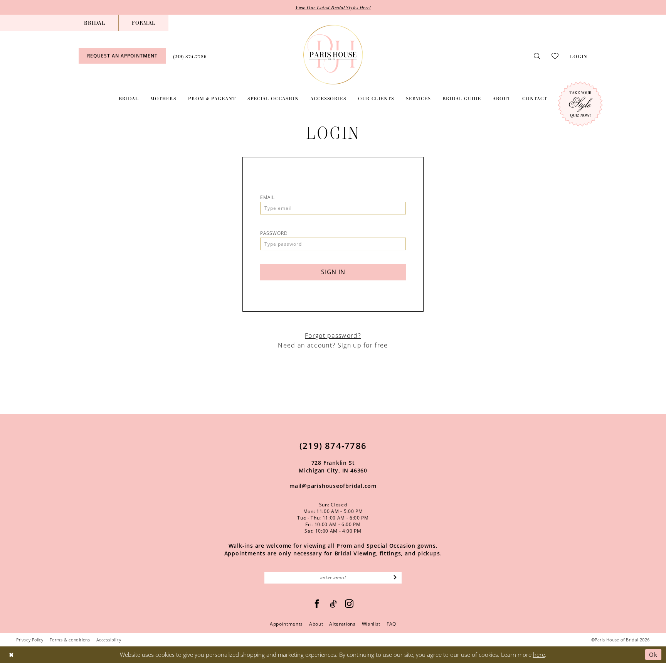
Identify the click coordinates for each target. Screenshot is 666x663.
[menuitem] (94, 23)
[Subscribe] (395, 578)
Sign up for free (363, 345)
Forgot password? (333, 335)
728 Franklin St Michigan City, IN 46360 (333, 466)
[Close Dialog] (11, 654)
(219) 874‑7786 (333, 445)
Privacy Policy (30, 640)
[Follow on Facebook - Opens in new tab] (317, 604)
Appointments (286, 624)
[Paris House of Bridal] (333, 54)
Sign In (333, 272)
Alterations (342, 624)
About (316, 624)
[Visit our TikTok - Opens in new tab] (334, 604)
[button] (578, 55)
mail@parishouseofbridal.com (333, 485)
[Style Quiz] (580, 104)
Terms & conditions (70, 640)
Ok (653, 654)
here (539, 654)
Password (274, 233)
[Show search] (537, 55)
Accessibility (108, 640)
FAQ (391, 624)
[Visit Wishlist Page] (555, 55)
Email (267, 197)
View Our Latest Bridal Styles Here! (333, 7)
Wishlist (371, 624)
